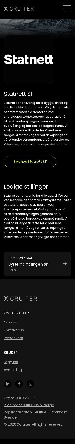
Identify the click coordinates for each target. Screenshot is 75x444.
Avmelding (13, 369)
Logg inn (11, 361)
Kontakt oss (14, 330)
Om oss (10, 322)
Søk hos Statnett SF (30, 161)
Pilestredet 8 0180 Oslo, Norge (29, 405)
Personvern (13, 338)
